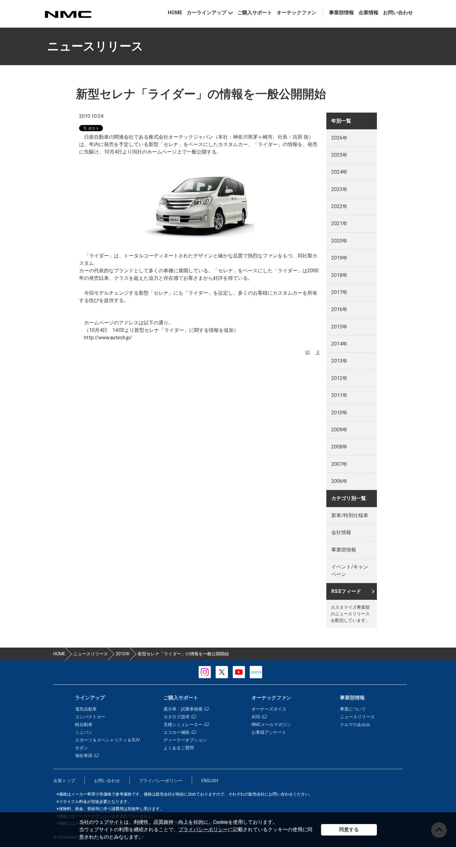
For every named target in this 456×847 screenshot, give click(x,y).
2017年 (339, 292)
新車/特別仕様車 (349, 515)
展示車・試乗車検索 (183, 709)
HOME (175, 13)
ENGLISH (209, 780)
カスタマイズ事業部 (68, 14)
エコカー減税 (176, 732)
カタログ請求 (176, 716)
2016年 (339, 309)
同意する (349, 829)
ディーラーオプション (185, 740)
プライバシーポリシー (203, 829)
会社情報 (341, 532)
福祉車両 (83, 755)
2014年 (339, 344)
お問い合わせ (398, 13)
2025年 (339, 155)
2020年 (339, 241)
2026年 (339, 138)
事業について (353, 709)
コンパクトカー (90, 716)
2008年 (339, 447)
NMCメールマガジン (271, 724)
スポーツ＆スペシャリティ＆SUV (107, 740)
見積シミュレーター (183, 724)
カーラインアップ (206, 13)
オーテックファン (296, 13)
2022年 (339, 206)
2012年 (339, 378)
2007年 (339, 464)
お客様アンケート (269, 732)
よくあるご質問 (178, 747)
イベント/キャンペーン (349, 570)
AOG (256, 716)
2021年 (339, 223)
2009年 (339, 430)
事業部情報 (341, 13)
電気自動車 (86, 709)
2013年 (339, 361)
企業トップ (64, 780)
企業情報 (368, 13)
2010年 (339, 413)
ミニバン (83, 732)
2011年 (339, 395)
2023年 (339, 189)
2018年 (339, 275)
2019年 (339, 258)
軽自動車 (83, 724)
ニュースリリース (357, 716)
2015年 (339, 327)
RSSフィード (346, 591)
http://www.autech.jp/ (108, 338)
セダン (81, 747)
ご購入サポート (254, 13)
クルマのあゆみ (355, 724)
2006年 (339, 481)
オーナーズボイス (269, 709)
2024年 (339, 172)
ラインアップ (90, 698)
